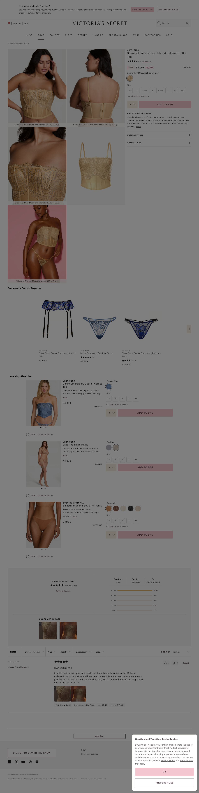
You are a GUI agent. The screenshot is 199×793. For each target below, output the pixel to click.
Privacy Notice (168, 760)
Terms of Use (186, 760)
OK (164, 772)
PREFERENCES (164, 782)
